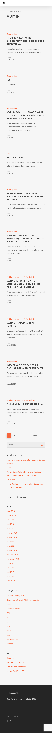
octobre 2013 (12, 554)
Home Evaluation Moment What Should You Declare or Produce (25, 486)
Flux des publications (15, 662)
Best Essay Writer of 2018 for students (21, 277)
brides (9, 604)
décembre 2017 (13, 541)
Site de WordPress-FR (15, 671)
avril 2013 (11, 576)
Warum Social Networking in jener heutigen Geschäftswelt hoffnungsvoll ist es (24, 474)
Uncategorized (12, 34)
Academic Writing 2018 (16, 595)
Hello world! (12, 479)
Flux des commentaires (16, 666)
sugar (9, 630)
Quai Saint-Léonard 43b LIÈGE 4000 (21, 699)
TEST (9, 467)
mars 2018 (11, 528)
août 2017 (11, 546)
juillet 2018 (11, 515)
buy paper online (13, 608)
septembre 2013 (13, 559)
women (10, 643)
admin (9, 58)
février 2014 (12, 550)
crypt (9, 617)
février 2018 (12, 533)
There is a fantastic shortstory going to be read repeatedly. (26, 461)
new (8, 154)
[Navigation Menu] (48, 3)
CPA (8, 613)
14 (28, 435)
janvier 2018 (12, 537)
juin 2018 (10, 520)
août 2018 (11, 511)
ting (8, 635)
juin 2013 (10, 567)
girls (8, 622)
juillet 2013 (11, 563)
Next (35, 435)
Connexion (11, 658)
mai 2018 (10, 524)
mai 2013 (10, 572)
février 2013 (12, 581)
